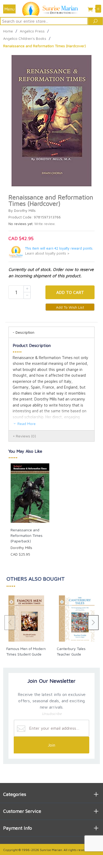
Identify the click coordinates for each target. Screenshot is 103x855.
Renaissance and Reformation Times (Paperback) (27, 535)
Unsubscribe (52, 713)
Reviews (26, 436)
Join (51, 745)
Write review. (44, 224)
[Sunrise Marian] (51, 8)
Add (70, 292)
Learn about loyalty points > (47, 253)
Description (25, 332)
